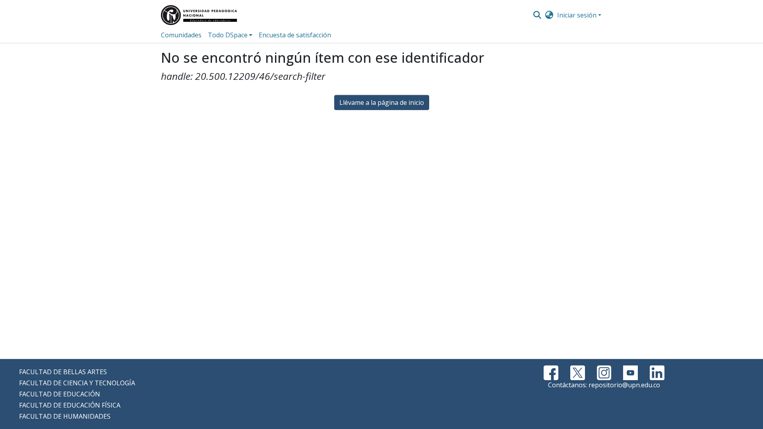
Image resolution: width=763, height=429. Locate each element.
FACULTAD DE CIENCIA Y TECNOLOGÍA (77, 383)
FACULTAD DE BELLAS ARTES (63, 371)
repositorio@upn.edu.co (624, 385)
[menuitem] (549, 15)
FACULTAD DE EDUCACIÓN (59, 394)
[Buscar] (537, 15)
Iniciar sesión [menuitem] (576, 15)
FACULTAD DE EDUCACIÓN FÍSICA (69, 405)
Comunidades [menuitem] (181, 35)
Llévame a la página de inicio (381, 102)
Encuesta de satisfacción (295, 35)
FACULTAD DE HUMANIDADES (64, 416)
